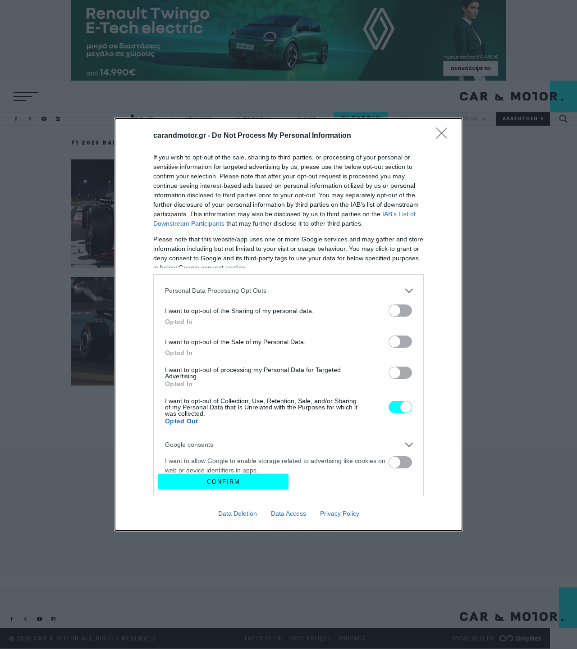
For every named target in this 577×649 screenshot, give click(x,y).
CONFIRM (223, 481)
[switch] (400, 310)
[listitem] (288, 290)
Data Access (288, 513)
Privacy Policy (339, 513)
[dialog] (288, 324)
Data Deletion (237, 513)
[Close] (444, 136)
